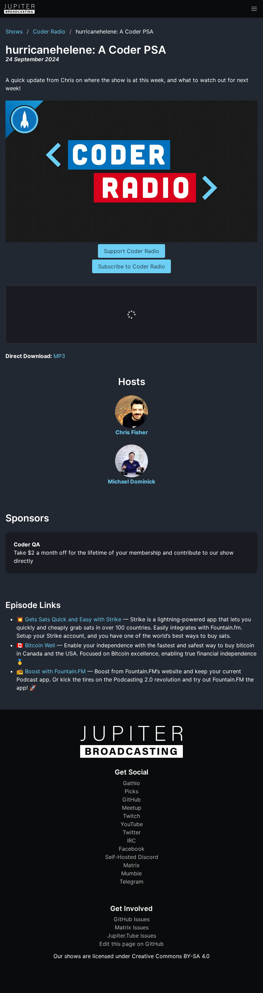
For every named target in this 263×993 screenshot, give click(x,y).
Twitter (132, 832)
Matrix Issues (132, 927)
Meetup (131, 807)
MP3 (59, 356)
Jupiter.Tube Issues (131, 935)
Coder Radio (49, 31)
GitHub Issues (132, 919)
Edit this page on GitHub (131, 943)
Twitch (131, 815)
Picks (131, 791)
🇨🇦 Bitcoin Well (35, 645)
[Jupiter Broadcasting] (131, 756)
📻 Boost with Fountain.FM (51, 671)
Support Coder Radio (131, 251)
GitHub (131, 799)
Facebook (132, 848)
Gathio (131, 783)
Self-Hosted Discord (131, 856)
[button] (254, 9)
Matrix (131, 865)
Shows (14, 31)
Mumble (131, 873)
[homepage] (19, 9)
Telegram (131, 881)
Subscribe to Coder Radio (131, 266)
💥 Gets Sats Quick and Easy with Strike (68, 619)
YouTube (132, 824)
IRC (131, 840)
